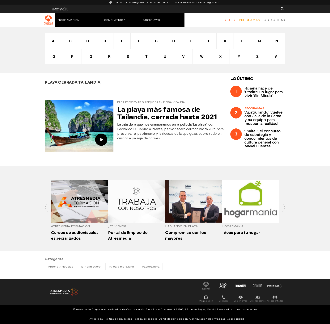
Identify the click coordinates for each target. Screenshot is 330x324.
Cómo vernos (240, 301)
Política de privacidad (118, 319)
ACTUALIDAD (274, 20)
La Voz (119, 2)
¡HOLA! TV (240, 285)
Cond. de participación (173, 319)
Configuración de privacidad (207, 319)
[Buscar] (282, 8)
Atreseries (223, 285)
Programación (68, 20)
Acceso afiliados (275, 301)
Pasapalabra (150, 266)
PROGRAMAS (249, 20)
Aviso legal (96, 319)
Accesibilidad (235, 319)
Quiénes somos (258, 301)
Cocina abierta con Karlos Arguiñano (196, 2)
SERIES (229, 20)
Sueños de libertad (158, 2)
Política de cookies (145, 319)
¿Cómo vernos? (114, 20)
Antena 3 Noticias (60, 266)
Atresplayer (151, 20)
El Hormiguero (135, 2)
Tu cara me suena (121, 266)
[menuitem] (229, 20)
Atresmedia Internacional (64, 292)
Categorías (54, 259)
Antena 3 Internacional (206, 285)
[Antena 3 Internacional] (48, 22)
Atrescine (257, 285)
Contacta (223, 301)
